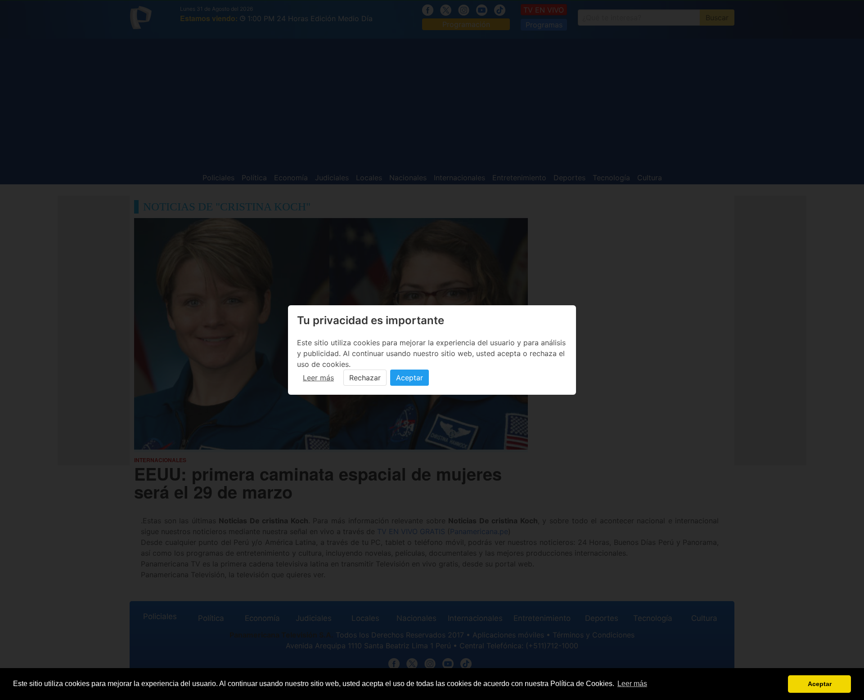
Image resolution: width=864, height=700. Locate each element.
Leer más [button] (632, 683)
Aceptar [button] (820, 683)
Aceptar (409, 377)
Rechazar (365, 377)
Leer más (318, 377)
